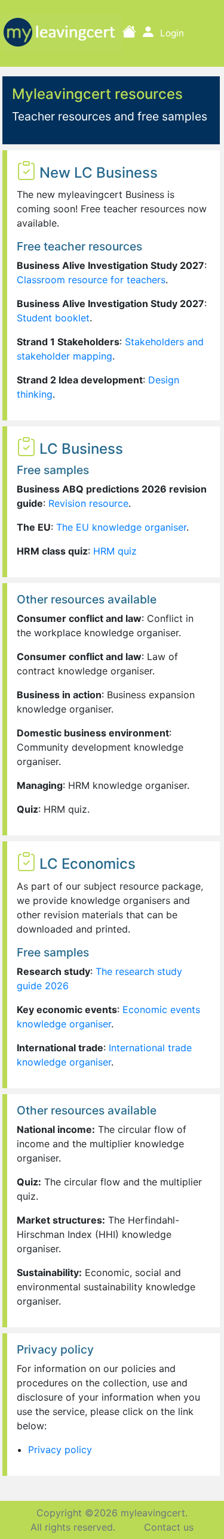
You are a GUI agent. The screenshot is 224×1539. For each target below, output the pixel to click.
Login (172, 33)
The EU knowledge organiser (121, 527)
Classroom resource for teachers (91, 280)
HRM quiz (115, 551)
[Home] (129, 32)
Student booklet (53, 318)
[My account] (148, 32)
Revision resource (88, 503)
